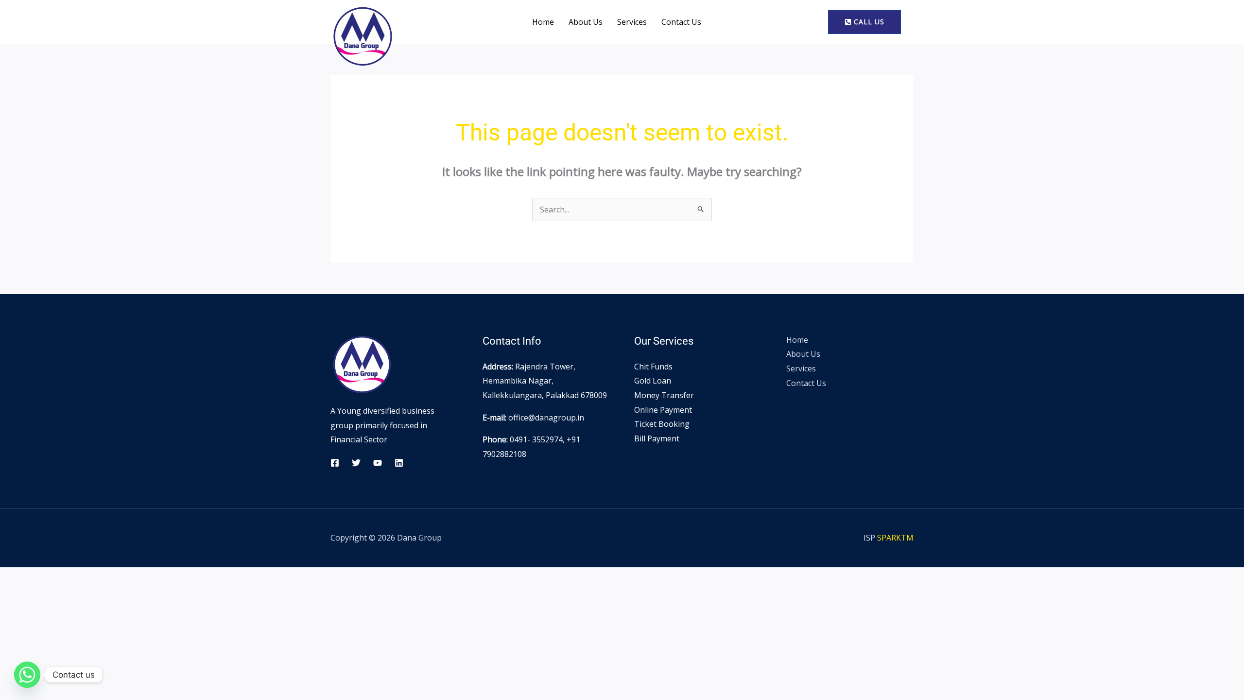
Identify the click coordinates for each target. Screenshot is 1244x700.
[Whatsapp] (27, 675)
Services (632, 22)
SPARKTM (895, 537)
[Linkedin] (399, 462)
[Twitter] (356, 462)
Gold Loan (652, 380)
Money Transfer (664, 395)
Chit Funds (653, 366)
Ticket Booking (662, 424)
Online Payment (663, 409)
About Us (586, 22)
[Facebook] (334, 462)
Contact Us (681, 22)
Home (543, 22)
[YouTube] (377, 462)
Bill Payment (656, 438)
